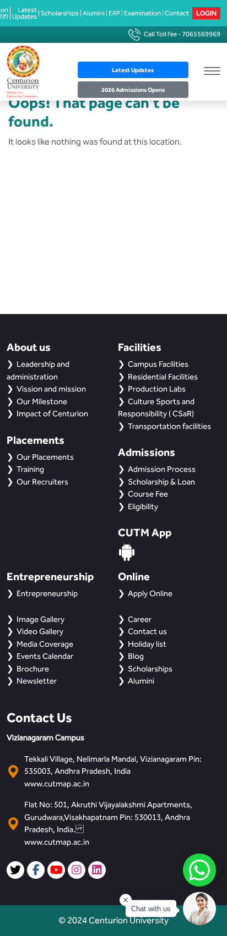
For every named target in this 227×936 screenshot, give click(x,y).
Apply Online (150, 593)
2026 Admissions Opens (133, 89)
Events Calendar (45, 656)
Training (30, 469)
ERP (114, 13)
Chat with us (151, 909)
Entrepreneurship (47, 593)
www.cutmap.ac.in (56, 784)
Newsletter (37, 681)
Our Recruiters (42, 482)
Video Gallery (40, 631)
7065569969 (201, 34)
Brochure (33, 669)
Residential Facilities (163, 377)
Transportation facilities (169, 426)
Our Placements (45, 457)
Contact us (147, 631)
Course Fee (148, 494)
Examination (142, 13)
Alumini (94, 13)
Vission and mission (51, 389)
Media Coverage (45, 644)
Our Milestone (42, 401)
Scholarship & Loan (161, 482)
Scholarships (60, 13)
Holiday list (147, 644)
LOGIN (206, 13)
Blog (136, 656)
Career (140, 619)
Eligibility (143, 506)
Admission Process (162, 469)
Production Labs (157, 389)
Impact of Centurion (52, 414)
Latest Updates (24, 13)
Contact (177, 13)
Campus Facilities (158, 364)
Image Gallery (40, 619)
